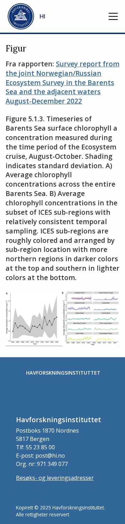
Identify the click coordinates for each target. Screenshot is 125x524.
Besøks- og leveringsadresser (55, 478)
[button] (113, 16)
